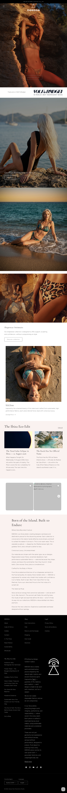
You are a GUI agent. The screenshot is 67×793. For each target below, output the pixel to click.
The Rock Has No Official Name (47, 452)
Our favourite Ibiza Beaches (10, 690)
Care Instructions (30, 623)
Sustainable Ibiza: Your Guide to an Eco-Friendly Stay (11, 702)
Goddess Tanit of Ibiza (11, 677)
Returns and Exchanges (32, 631)
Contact (6, 635)
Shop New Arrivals (33, 77)
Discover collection (13, 339)
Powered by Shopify (20, 789)
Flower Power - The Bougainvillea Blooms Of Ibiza (11, 671)
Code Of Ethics (9, 627)
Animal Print (10, 415)
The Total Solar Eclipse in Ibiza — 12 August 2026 (17, 452)
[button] (4, 6)
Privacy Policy (49, 623)
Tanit (34, 679)
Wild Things (10, 405)
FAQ (26, 627)
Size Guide (28, 639)
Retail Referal (8, 643)
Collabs (6, 631)
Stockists (27, 643)
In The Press (8, 639)
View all (60, 427)
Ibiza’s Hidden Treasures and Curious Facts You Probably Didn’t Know (11, 683)
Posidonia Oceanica (10, 695)
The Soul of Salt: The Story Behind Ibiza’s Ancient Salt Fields (12, 710)
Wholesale (7, 650)
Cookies (47, 631)
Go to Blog (7, 716)
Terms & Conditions (51, 627)
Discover (10, 178)
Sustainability (8, 647)
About (6, 623)
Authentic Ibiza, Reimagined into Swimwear (12, 664)
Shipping (27, 635)
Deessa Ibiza (12, 789)
